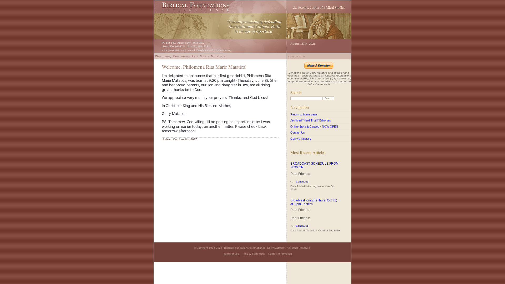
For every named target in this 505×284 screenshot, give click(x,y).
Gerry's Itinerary (300, 138)
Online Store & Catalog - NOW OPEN (314, 126)
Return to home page (303, 114)
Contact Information (280, 253)
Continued (302, 181)
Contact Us (297, 132)
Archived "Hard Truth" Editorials (310, 120)
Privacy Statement (254, 253)
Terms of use (231, 253)
